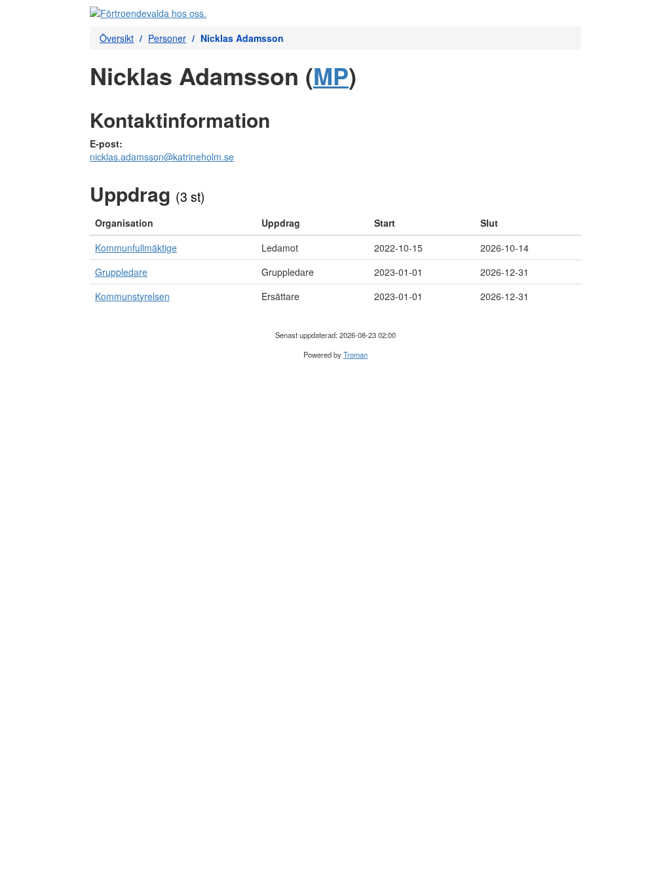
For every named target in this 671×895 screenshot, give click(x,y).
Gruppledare (121, 271)
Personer (167, 38)
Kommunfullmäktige (136, 247)
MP (331, 75)
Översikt (117, 38)
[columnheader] (173, 223)
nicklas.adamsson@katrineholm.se (162, 156)
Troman (355, 354)
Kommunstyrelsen (132, 296)
